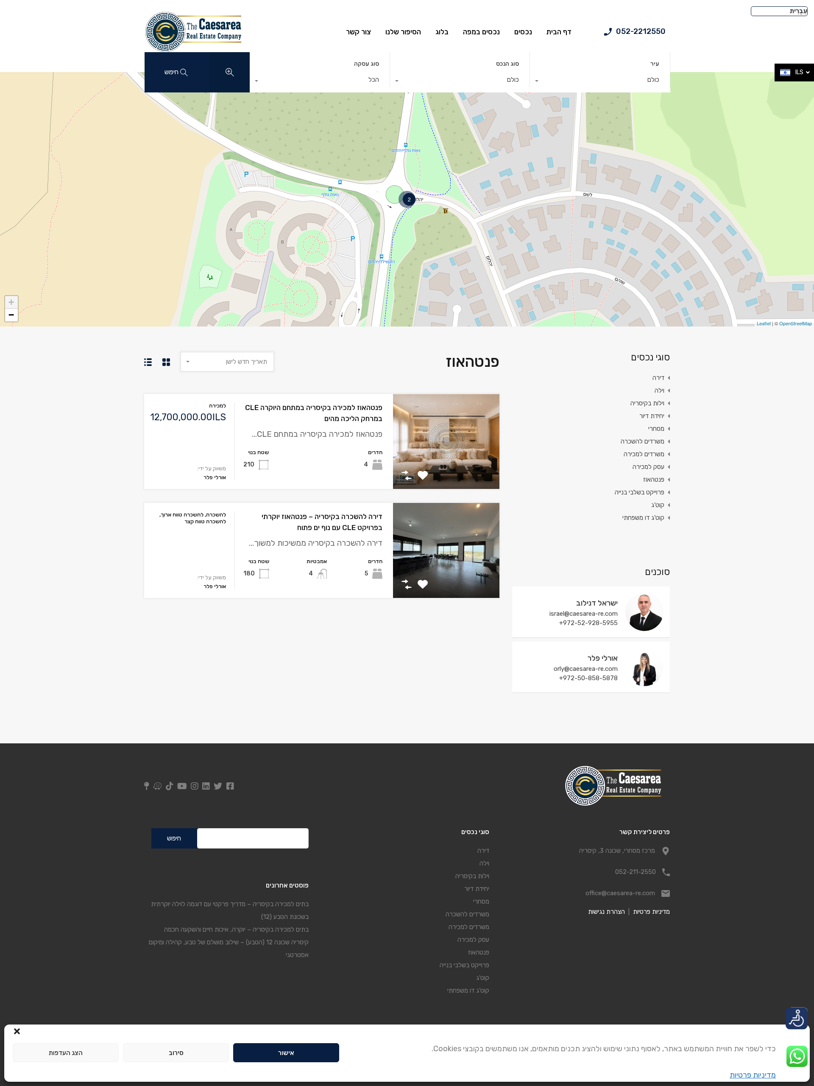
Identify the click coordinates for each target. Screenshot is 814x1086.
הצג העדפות (66, 1053)
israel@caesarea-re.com (583, 613)
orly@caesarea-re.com (586, 669)
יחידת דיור (651, 416)
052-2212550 (641, 31)
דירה (658, 378)
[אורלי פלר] (644, 682)
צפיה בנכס (446, 470)
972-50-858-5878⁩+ (588, 678)
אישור (286, 1053)
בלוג (442, 32)
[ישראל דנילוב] (644, 627)
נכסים (523, 32)
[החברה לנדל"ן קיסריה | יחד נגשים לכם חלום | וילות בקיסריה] (192, 49)
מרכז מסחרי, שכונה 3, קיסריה (617, 850)
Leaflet (764, 323)
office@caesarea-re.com (620, 893)
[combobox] (600, 82)
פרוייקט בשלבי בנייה (639, 492)
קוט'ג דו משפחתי (643, 518)
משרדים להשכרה (642, 441)
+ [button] (11, 302)
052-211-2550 (635, 872)
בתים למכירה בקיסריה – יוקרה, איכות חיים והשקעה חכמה (236, 929)
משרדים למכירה (644, 454)
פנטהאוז (653, 479)
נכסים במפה (481, 32)
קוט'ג (657, 505)
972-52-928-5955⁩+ (588, 623)
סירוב (176, 1053)
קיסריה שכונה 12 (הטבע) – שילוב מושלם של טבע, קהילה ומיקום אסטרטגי (228, 948)
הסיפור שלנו (403, 32)
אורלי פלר (603, 658)
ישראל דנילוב (597, 603)
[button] (17, 1030)
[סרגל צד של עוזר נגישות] (797, 1017)
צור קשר (358, 32)
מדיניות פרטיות (753, 1075)
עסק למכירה (648, 467)
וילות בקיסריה (647, 403)
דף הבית (558, 32)
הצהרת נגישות (606, 912)
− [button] (11, 315)
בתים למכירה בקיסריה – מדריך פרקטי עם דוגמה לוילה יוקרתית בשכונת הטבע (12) (229, 910)
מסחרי (656, 429)
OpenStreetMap (795, 323)
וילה (659, 390)
